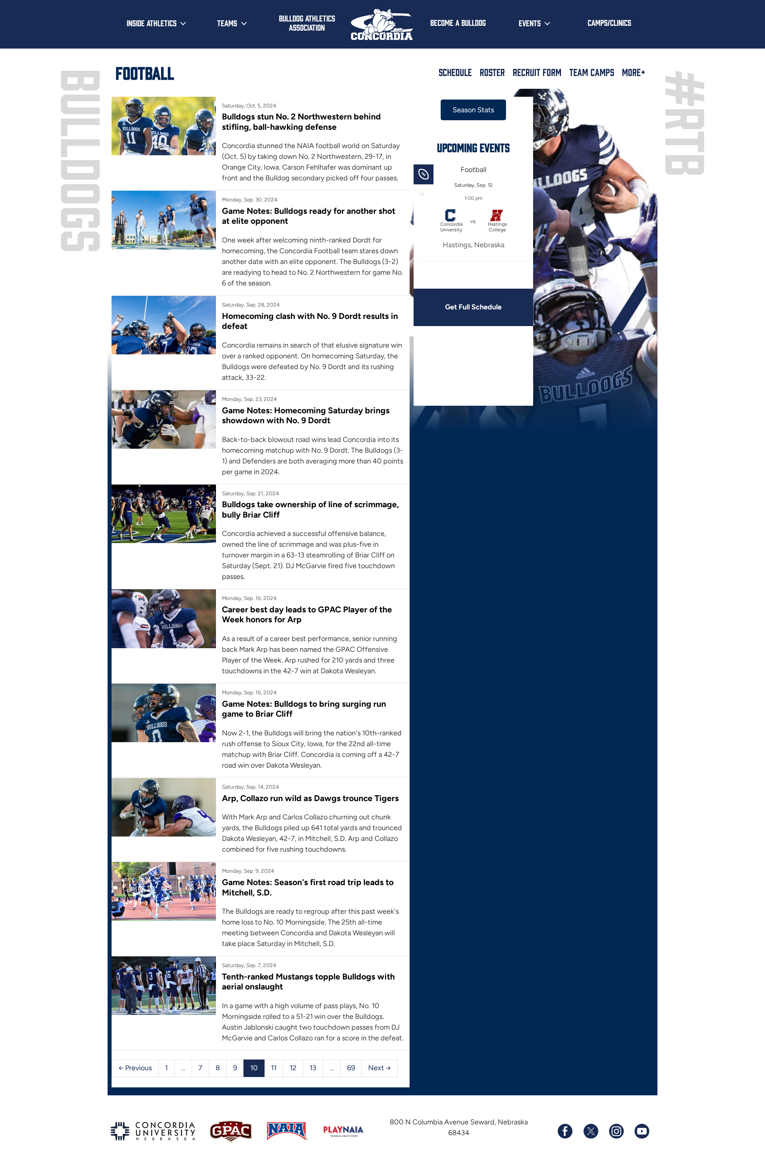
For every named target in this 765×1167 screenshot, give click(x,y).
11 (274, 1067)
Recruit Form (537, 72)
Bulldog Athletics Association (307, 22)
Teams (227, 23)
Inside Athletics (152, 23)
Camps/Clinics (609, 22)
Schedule (455, 72)
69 (351, 1067)
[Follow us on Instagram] (616, 1131)
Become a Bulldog (458, 22)
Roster (492, 72)
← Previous (135, 1067)
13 (313, 1067)
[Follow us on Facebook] (565, 1131)
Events (530, 23)
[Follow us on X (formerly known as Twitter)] (590, 1131)
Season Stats (473, 110)
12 (293, 1067)
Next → (379, 1067)
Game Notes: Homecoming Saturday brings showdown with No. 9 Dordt (306, 415)
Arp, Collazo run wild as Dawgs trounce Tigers (310, 798)
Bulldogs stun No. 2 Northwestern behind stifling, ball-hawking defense (301, 121)
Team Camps (591, 72)
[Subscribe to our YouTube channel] (641, 1131)
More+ (633, 72)
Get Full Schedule (473, 307)
